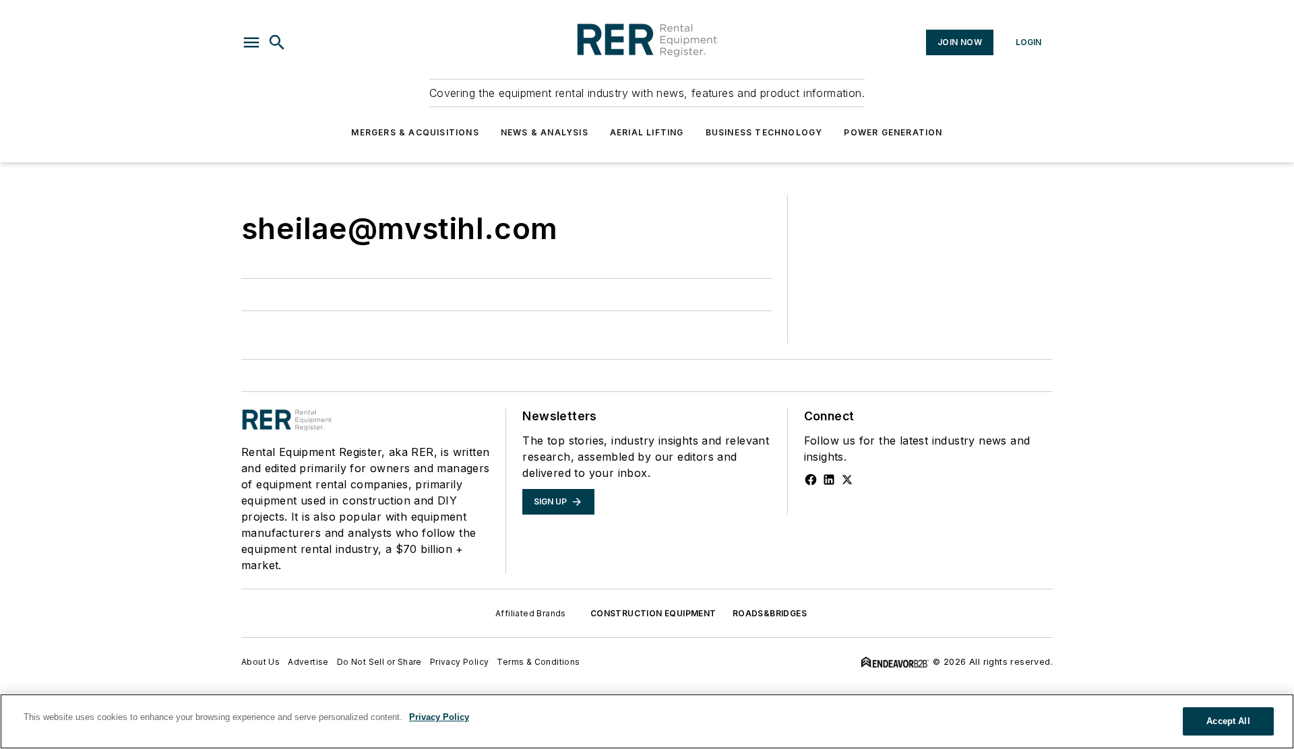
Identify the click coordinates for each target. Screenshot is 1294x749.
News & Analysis (544, 132)
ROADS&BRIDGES (770, 613)
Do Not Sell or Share (379, 662)
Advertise (308, 662)
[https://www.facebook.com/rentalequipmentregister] (811, 479)
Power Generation (893, 132)
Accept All (1228, 721)
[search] (277, 42)
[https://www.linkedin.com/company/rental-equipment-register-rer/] (829, 479)
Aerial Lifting (647, 132)
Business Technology (764, 132)
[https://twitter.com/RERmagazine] (847, 479)
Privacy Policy (459, 662)
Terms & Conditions (538, 662)
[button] (251, 42)
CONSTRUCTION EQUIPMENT (653, 613)
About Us (260, 662)
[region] (647, 721)
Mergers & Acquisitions (415, 132)
